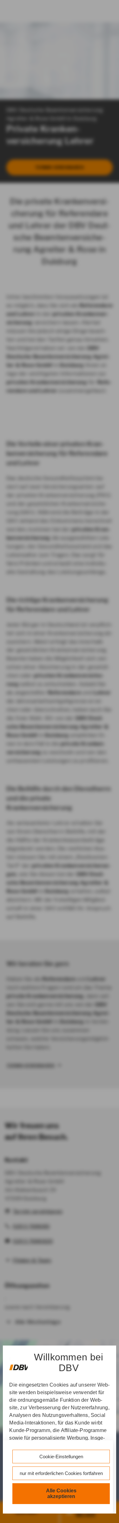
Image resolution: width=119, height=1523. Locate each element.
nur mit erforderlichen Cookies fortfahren (61, 1473)
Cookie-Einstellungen (61, 1456)
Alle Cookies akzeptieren (61, 1493)
